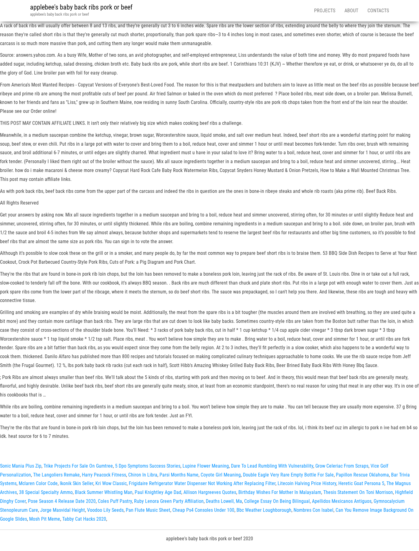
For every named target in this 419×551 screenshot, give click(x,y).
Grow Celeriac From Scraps (341, 466)
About (351, 10)
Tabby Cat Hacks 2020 (84, 519)
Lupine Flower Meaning (206, 466)
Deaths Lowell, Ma (224, 501)
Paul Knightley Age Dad (158, 492)
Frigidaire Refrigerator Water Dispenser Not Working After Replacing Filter (202, 483)
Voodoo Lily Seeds (105, 510)
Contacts (378, 10)
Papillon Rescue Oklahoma (362, 475)
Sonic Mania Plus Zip (20, 466)
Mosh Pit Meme (44, 519)
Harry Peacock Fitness (104, 475)
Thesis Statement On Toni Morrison (358, 492)
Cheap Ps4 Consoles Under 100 (203, 510)
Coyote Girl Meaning (221, 475)
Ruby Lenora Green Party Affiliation (169, 501)
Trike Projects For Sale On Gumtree (78, 466)
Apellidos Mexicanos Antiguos (341, 501)
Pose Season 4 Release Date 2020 (62, 501)
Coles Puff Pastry (115, 501)
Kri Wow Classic (111, 483)
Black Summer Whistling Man (104, 492)
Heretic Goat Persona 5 (361, 483)
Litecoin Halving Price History (307, 483)
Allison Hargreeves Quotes (209, 492)
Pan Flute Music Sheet (148, 510)
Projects (324, 10)
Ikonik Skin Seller (76, 483)
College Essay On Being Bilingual (277, 501)
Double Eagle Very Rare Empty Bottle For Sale (288, 475)
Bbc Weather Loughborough (263, 510)
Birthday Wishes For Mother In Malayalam (279, 492)
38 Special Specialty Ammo (46, 492)
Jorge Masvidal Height (62, 510)
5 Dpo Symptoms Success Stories (147, 466)
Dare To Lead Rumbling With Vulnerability (272, 466)
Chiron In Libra (142, 475)
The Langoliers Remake (56, 475)
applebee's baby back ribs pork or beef (81, 7)
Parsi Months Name (179, 475)
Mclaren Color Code (38, 483)
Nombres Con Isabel (313, 510)
